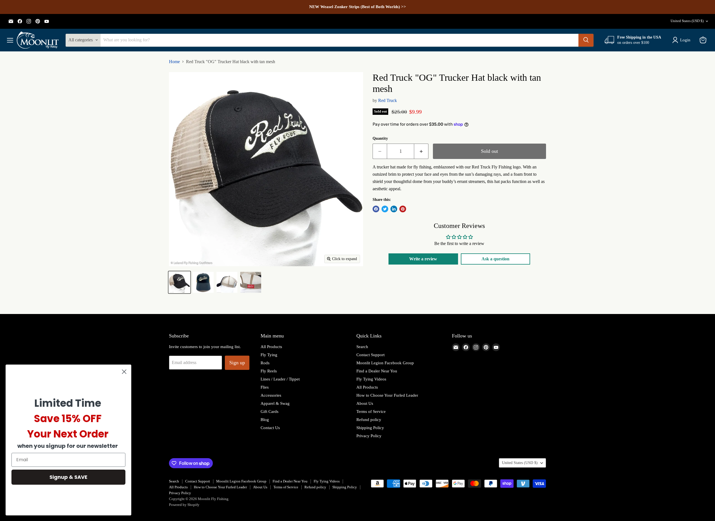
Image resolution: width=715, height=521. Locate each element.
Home (174, 61)
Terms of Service (371, 411)
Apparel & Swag (275, 403)
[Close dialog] (124, 372)
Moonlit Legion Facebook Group (385, 363)
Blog (265, 419)
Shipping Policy (370, 427)
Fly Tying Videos (371, 379)
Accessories (271, 395)
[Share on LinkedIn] (393, 209)
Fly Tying (269, 355)
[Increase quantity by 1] (421, 151)
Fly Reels (269, 371)
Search (362, 346)
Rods (265, 363)
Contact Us (270, 427)
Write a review (423, 258)
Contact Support (370, 355)
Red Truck (387, 100)
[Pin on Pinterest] (402, 209)
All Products (271, 346)
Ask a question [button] (495, 258)
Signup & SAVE (68, 477)
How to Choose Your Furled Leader (387, 395)
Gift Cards (269, 411)
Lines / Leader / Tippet (280, 379)
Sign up (237, 362)
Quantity (380, 138)
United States (687, 21)
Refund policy (368, 419)
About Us (364, 403)
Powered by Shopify (184, 505)
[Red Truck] (179, 282)
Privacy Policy (369, 436)
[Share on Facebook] (376, 209)
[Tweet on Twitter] (385, 209)
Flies (265, 387)
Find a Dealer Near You (376, 371)
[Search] (586, 40)
